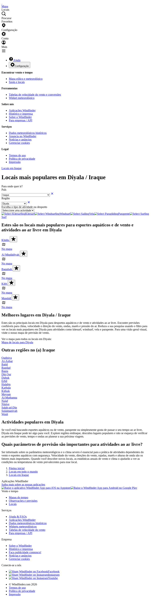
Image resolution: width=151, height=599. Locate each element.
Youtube (53, 578)
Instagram (53, 574)
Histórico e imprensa (21, 113)
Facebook (53, 571)
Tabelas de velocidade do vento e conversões (35, 94)
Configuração (22, 66)
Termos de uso (17, 155)
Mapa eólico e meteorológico (26, 78)
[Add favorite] (13, 239)
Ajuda (16, 60)
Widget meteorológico (21, 97)
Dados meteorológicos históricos (28, 132)
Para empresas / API (20, 120)
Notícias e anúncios (20, 139)
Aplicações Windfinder (22, 110)
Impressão (15, 162)
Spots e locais (17, 82)
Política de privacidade (22, 158)
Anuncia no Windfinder (22, 136)
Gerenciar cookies (19, 142)
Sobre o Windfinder (20, 117)
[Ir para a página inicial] (1, 3)
